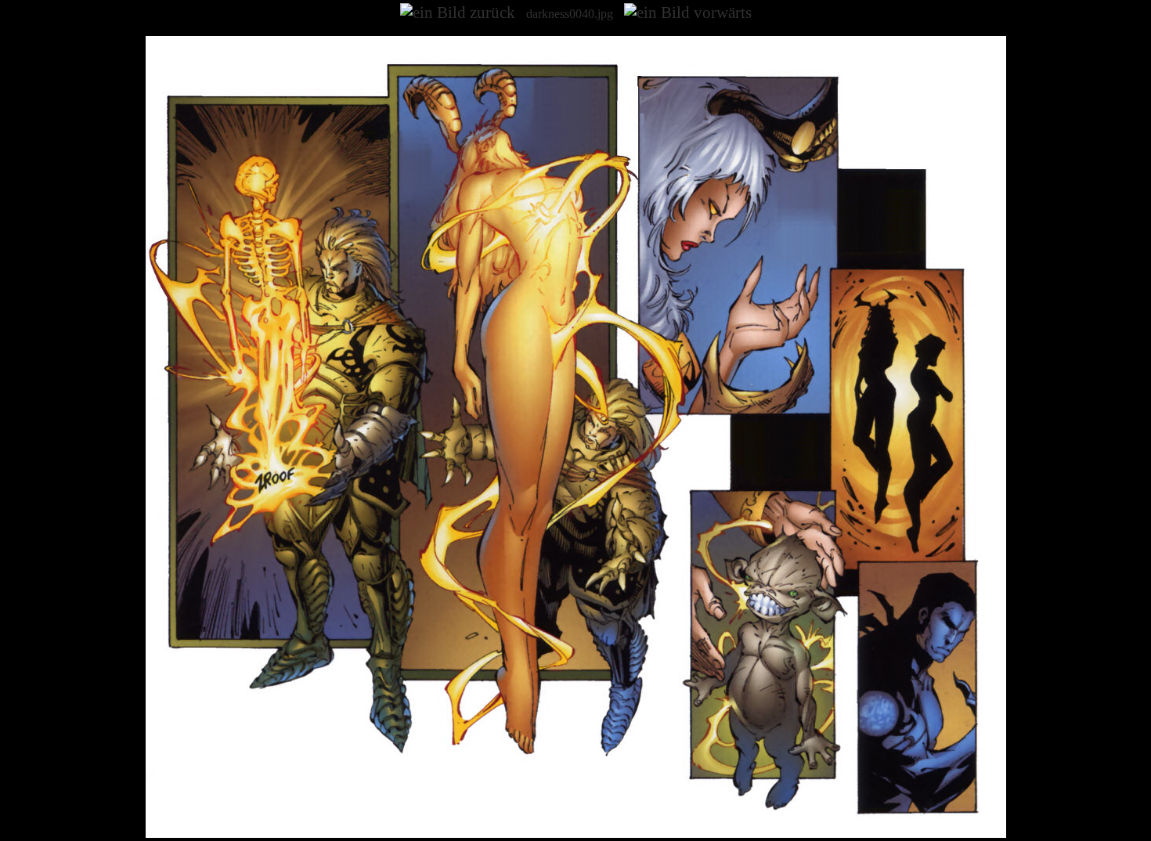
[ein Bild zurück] (457, 12)
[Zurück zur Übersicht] (576, 833)
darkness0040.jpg (569, 13)
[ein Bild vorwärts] (688, 12)
